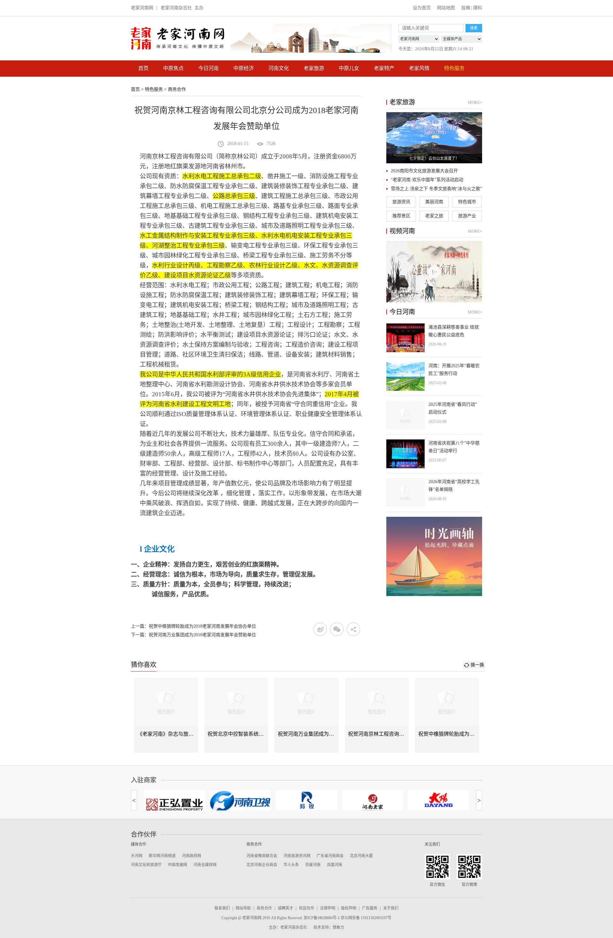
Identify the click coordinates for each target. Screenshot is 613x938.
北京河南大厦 (361, 856)
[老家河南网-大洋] (438, 800)
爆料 (477, 7)
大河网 (136, 856)
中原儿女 (349, 68)
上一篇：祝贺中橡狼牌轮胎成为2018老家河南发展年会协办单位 (193, 626)
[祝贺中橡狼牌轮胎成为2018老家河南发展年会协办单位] (447, 715)
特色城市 (467, 201)
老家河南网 (142, 7)
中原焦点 (173, 68)
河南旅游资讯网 (297, 856)
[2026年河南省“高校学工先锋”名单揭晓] (434, 492)
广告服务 (369, 908)
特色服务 (454, 68)
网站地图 (446, 7)
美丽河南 (434, 201)
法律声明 (327, 908)
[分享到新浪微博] (320, 629)
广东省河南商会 (330, 856)
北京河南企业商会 (261, 865)
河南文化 (279, 68)
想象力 (338, 927)
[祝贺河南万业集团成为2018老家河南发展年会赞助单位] (306, 715)
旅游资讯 (401, 201)
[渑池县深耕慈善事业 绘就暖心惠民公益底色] (434, 338)
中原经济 (243, 68)
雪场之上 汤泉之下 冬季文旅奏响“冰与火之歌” (436, 188)
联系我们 (222, 908)
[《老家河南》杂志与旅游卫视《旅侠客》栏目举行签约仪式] (166, 715)
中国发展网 (177, 865)
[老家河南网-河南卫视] (240, 801)
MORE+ (475, 102)
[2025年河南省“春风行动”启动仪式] (434, 415)
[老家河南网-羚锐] (306, 800)
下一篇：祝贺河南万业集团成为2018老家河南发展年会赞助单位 (193, 634)
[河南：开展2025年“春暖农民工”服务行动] (434, 376)
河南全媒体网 (204, 865)
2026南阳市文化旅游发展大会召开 (424, 170)
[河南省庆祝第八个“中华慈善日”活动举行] (434, 454)
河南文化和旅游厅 (146, 865)
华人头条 (291, 865)
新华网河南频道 (162, 856)
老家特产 (384, 68)
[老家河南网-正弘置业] (174, 803)
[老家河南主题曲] (434, 271)
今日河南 (208, 68)
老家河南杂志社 (176, 7)
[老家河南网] (177, 38)
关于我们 (390, 908)
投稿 (465, 7)
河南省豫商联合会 (261, 856)
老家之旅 (434, 215)
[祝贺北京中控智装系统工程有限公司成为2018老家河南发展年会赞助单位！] (236, 715)
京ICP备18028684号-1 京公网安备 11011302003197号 (347, 918)
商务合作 (177, 89)
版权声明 (348, 908)
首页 (143, 68)
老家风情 (419, 68)
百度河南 (313, 865)
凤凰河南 (334, 865)
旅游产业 (467, 215)
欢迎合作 (306, 908)
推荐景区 (401, 215)
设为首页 (422, 7)
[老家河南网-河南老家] (372, 802)
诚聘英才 (285, 908)
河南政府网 (191, 856)
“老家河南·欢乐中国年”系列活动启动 (427, 179)
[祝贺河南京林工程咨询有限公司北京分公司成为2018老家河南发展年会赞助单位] (377, 715)
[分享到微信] (337, 629)
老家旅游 (314, 68)
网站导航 (243, 908)
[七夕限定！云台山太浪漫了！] (434, 137)
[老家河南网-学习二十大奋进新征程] (311, 38)
